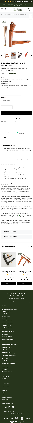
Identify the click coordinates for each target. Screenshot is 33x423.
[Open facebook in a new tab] (3, 407)
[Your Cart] (29, 10)
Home (2, 14)
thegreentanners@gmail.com (9, 354)
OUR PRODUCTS (24, 14)
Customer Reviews (7, 371)
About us (4, 390)
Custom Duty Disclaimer (8, 381)
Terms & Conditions (7, 374)
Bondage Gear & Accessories (9, 309)
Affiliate (4, 395)
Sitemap (4, 378)
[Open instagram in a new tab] (9, 407)
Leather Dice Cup (6, 311)
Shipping (4, 369)
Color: (3, 91)
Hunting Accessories (7, 321)
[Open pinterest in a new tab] (6, 407)
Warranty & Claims (7, 397)
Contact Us (5, 367)
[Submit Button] (29, 302)
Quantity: (4, 104)
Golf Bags (4, 318)
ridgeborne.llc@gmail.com (9, 355)
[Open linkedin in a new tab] (13, 407)
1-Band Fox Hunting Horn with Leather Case (13, 16)
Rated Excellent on (20, 1)
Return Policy (5, 376)
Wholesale (5, 399)
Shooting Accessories (7, 323)
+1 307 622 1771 (5, 360)
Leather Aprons (6, 316)
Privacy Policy (5, 383)
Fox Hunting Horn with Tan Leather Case (24, 272)
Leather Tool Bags (6, 325)
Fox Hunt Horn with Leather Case (8, 272)
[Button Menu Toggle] (2, 9)
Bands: (3, 97)
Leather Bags (5, 314)
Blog (3, 392)
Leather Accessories (12, 14)
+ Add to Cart (8, 283)
